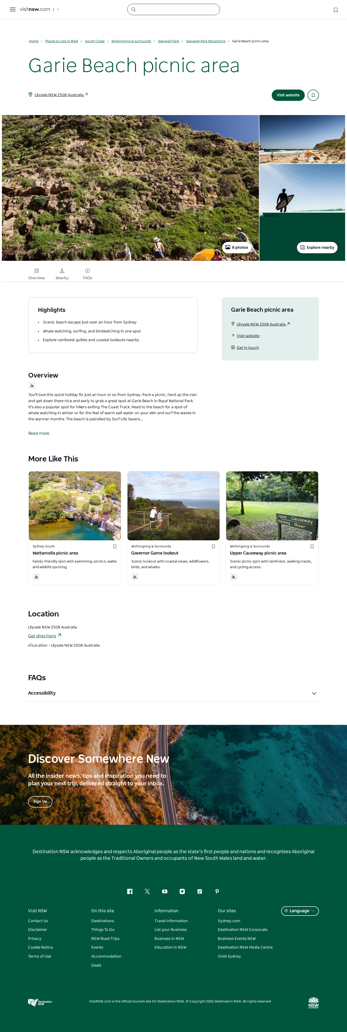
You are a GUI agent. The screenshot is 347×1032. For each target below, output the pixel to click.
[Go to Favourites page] (335, 9)
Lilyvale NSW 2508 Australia (60, 95)
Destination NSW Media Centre (245, 947)
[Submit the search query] (133, 9)
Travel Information (171, 921)
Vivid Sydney (229, 956)
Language (299, 911)
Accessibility (42, 693)
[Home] (35, 9)
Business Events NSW (237, 939)
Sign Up (40, 802)
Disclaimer (37, 930)
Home (33, 41)
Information (166, 911)
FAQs (87, 278)
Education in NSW (170, 947)
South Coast (95, 41)
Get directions (42, 636)
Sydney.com (229, 921)
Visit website (288, 95)
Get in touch (248, 348)
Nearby (62, 278)
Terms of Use (39, 956)
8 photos (240, 247)
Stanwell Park (168, 41)
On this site (102, 911)
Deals (96, 965)
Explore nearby (320, 247)
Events (97, 947)
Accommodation (106, 956)
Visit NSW (37, 911)
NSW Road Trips (105, 939)
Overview (36, 278)
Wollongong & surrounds (131, 41)
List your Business (171, 930)
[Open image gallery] (130, 260)
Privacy (34, 939)
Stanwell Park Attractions (205, 41)
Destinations (102, 921)
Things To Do (102, 930)
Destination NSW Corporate (242, 930)
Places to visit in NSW (61, 41)
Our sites (227, 911)
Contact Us (38, 921)
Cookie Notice (40, 947)
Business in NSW (169, 939)
